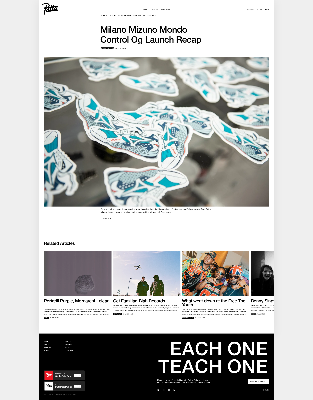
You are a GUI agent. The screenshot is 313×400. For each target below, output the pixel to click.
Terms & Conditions (61, 394)
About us (47, 348)
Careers (68, 342)
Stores (47, 350)
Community (105, 15)
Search (260, 10)
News (114, 15)
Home (46, 342)
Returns (68, 348)
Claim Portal (70, 350)
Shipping (68, 345)
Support (47, 345)
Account (250, 10)
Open (78, 375)
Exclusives (154, 10)
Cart (267, 10)
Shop (145, 10)
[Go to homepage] (50, 9)
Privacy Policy (72, 394)
